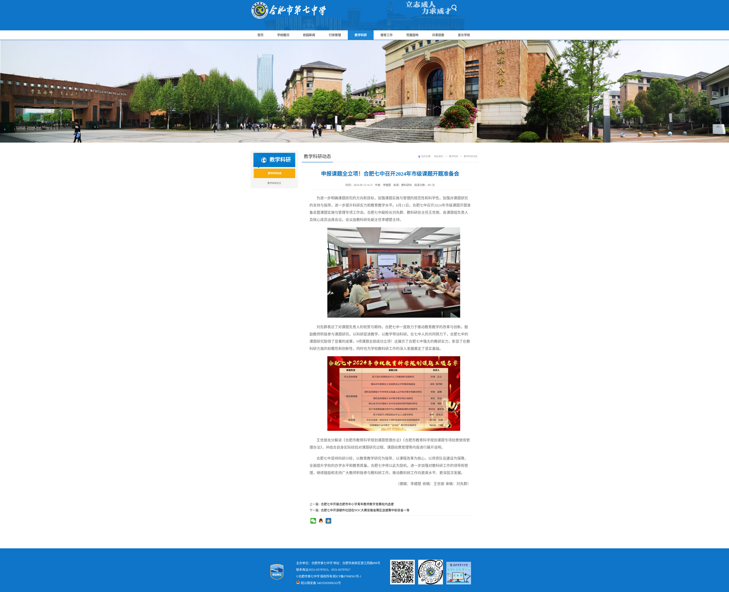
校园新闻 (309, 35)
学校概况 (283, 35)
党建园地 (412, 35)
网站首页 (438, 156)
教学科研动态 (275, 173)
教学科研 (361, 35)
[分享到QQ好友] (321, 521)
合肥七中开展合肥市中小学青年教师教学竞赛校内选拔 (357, 504)
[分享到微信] (313, 521)
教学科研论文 (274, 183)
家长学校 (464, 35)
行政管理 (335, 35)
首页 (260, 35)
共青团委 (438, 35)
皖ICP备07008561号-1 (347, 576)
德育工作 (386, 35)
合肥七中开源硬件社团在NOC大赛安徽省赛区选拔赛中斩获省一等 (365, 510)
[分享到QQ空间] (328, 521)
